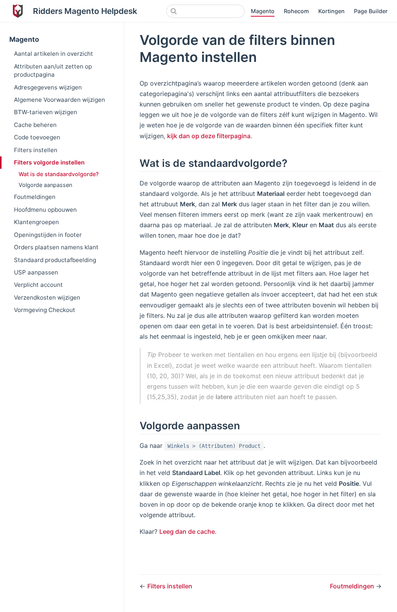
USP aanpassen (36, 272)
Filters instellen (35, 150)
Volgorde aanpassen (45, 185)
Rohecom (296, 11)
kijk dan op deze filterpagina (208, 136)
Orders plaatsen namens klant (56, 247)
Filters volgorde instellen (49, 162)
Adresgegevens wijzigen (48, 87)
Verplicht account (38, 284)
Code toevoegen (37, 137)
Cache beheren (35, 125)
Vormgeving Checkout (44, 310)
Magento (262, 11)
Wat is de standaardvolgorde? (59, 174)
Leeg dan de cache (187, 531)
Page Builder (371, 11)
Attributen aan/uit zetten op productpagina (53, 70)
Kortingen (331, 11)
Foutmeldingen (34, 197)
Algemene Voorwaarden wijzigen (59, 99)
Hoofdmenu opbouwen (45, 209)
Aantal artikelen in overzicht (53, 53)
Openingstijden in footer (48, 234)
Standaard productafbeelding (55, 260)
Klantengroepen (36, 222)
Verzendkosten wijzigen (47, 297)
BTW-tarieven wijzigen (45, 112)
